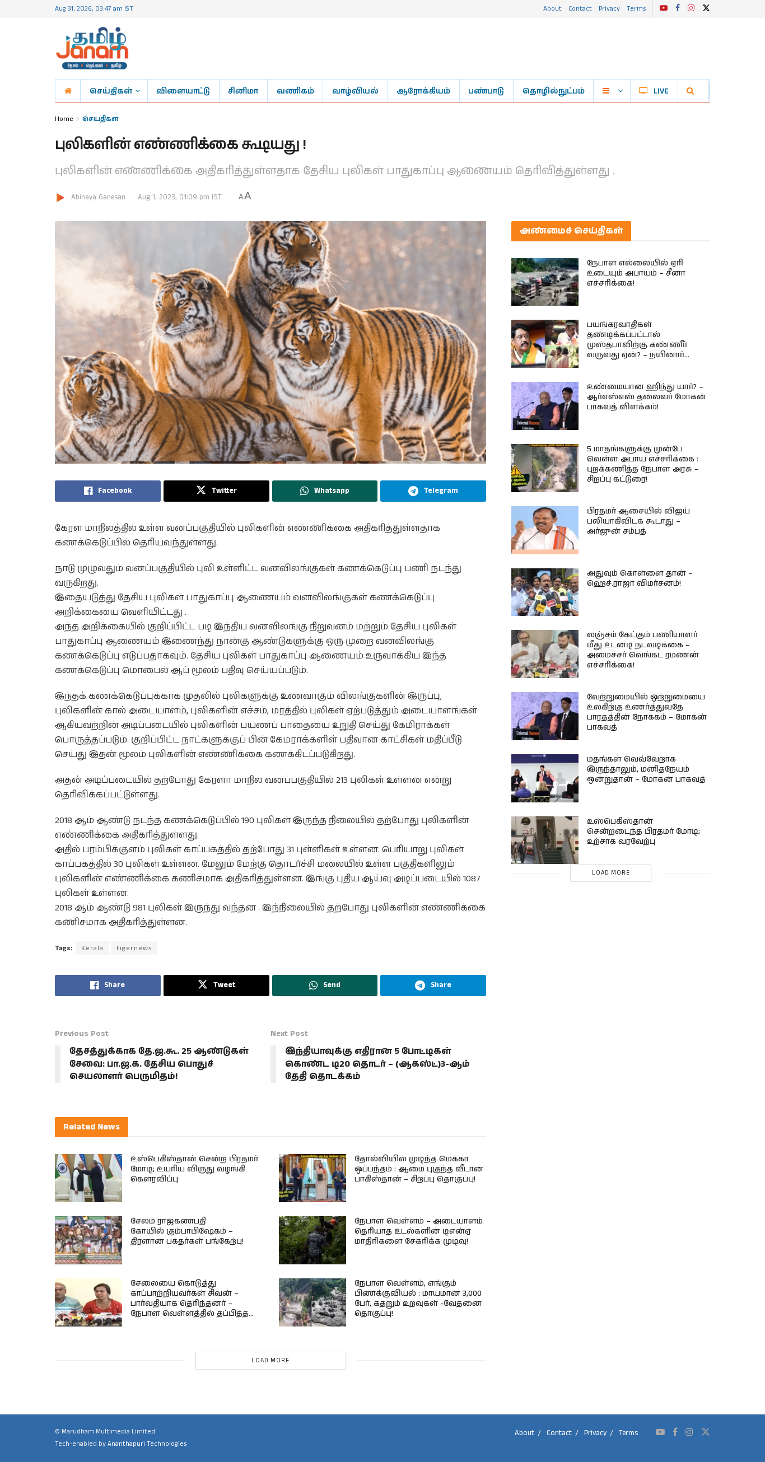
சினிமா (243, 90)
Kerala (92, 948)
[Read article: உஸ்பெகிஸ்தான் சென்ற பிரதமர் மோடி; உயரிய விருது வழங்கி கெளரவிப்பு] (88, 1178)
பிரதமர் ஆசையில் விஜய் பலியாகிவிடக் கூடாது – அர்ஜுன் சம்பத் (638, 521)
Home (64, 118)
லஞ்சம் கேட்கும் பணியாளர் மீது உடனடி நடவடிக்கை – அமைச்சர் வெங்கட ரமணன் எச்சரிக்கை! (643, 650)
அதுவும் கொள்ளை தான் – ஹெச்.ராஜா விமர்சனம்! (640, 578)
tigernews (134, 948)
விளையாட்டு (183, 90)
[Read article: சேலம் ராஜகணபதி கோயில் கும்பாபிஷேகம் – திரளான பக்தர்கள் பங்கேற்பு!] (88, 1240)
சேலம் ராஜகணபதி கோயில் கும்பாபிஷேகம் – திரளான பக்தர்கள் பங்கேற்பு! (187, 1231)
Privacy (609, 8)
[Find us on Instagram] (691, 8)
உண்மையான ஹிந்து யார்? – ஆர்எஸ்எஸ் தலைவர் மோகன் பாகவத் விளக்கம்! (646, 397)
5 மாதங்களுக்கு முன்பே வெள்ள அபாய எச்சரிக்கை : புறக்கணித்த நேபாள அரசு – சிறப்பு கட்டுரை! (643, 464)
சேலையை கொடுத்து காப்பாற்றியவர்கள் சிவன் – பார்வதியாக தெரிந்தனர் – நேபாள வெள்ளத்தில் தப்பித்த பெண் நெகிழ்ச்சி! (189, 1303)
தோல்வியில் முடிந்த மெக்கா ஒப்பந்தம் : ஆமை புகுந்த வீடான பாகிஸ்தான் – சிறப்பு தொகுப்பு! (418, 1169)
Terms (636, 8)
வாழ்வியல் (355, 90)
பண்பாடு (486, 90)
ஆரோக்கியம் (423, 90)
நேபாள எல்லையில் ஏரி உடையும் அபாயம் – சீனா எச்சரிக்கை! (636, 273)
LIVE (661, 90)
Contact (580, 8)
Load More (270, 1360)
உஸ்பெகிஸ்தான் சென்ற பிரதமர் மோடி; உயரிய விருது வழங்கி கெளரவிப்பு (194, 1169)
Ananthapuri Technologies (147, 1444)
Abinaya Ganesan (98, 197)
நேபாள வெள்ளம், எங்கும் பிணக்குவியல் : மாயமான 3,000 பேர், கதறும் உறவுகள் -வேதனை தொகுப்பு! (418, 1298)
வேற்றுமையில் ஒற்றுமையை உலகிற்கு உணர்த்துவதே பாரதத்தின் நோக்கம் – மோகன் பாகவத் (647, 712)
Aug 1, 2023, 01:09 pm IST (180, 197)
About (552, 8)
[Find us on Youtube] (664, 8)
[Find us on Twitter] (706, 8)
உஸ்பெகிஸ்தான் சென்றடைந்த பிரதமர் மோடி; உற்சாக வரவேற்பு (643, 831)
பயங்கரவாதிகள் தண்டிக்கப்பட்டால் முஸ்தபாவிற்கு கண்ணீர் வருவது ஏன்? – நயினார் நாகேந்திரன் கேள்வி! (637, 345)
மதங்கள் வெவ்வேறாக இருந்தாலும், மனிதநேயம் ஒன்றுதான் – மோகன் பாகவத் (646, 769)
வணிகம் (295, 90)
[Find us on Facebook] (677, 8)
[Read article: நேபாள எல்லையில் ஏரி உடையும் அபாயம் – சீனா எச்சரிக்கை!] (545, 282)
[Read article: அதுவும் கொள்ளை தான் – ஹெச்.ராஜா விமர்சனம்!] (545, 592)
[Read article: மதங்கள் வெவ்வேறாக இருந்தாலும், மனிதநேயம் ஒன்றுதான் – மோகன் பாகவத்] (545, 778)
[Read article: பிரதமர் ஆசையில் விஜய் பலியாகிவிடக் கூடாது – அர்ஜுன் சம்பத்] (545, 530)
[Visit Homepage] (92, 48)
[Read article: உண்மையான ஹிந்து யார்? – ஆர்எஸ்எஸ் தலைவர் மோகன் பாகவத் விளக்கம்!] (545, 406)
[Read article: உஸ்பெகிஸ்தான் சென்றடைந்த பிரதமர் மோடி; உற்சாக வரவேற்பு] (545, 840)
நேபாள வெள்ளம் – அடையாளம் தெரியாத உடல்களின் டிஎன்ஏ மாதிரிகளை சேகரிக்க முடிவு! (418, 1231)
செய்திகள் (111, 90)
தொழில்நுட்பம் (554, 90)
